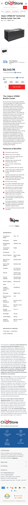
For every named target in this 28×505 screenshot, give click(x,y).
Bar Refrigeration (15, 11)
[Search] (25, 7)
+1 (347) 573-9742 (8, 474)
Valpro (17, 226)
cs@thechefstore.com (9, 472)
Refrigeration (7, 11)
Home (2, 11)
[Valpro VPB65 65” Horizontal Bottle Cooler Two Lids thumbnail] (4, 51)
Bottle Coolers (23, 11)
